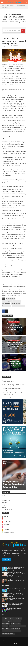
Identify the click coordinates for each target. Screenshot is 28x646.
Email (5, 293)
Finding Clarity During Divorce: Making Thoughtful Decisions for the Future (14, 326)
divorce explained (10, 298)
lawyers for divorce (15, 628)
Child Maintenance (14, 257)
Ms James (9, 293)
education (11, 626)
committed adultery (20, 151)
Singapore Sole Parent (15, 640)
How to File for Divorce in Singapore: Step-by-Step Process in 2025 (14, 344)
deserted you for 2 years (19, 163)
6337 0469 (23, 293)
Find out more (6, 559)
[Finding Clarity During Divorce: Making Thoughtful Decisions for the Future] (4, 580)
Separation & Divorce (7, 36)
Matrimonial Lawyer (12, 80)
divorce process (6, 303)
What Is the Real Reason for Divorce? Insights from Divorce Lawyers (15, 568)
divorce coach (18, 618)
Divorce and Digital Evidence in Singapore (14, 362)
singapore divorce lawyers (19, 305)
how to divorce (5, 628)
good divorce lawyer (18, 68)
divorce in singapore (7, 301)
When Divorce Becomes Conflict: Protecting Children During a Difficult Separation (14, 385)
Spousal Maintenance (17, 253)
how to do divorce (6, 305)
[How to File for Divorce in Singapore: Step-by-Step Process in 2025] (4, 605)
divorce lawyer (12, 94)
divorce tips (5, 626)
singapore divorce (16, 631)
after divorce (5, 618)
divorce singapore (15, 623)
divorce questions (16, 303)
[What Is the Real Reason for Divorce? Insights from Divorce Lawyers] (4, 569)
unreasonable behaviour (10, 157)
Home (3, 5)
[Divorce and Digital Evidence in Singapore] (4, 610)
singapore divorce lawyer (8, 633)
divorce (11, 618)
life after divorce (6, 631)
